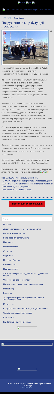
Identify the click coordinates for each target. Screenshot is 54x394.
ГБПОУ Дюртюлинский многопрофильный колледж (32, 384)
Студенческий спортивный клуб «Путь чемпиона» (25, 308)
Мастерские (8, 304)
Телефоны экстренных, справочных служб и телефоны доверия (23, 299)
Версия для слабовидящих (27, 203)
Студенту (7, 251)
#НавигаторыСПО (9, 190)
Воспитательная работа (14, 233)
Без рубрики (19, 18)
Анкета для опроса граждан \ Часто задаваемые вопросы (25, 274)
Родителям (8, 256)
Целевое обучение (11, 260)
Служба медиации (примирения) (17, 313)
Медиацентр (8, 289)
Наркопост (8, 242)
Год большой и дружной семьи (17, 322)
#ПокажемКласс (23, 178)
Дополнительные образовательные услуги (22, 229)
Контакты (7, 293)
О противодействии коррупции (17, 280)
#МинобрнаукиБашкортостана (20, 181)
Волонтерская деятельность (16, 238)
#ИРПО (34, 178)
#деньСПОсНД (24, 190)
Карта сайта (8, 317)
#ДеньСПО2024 (8, 178)
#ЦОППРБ (6, 184)
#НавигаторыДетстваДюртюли (15, 187)
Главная (7, 224)
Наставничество (10, 269)
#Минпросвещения (43, 181)
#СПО (4, 181)
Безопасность (9, 264)
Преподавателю (10, 247)
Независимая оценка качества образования (23, 284)
